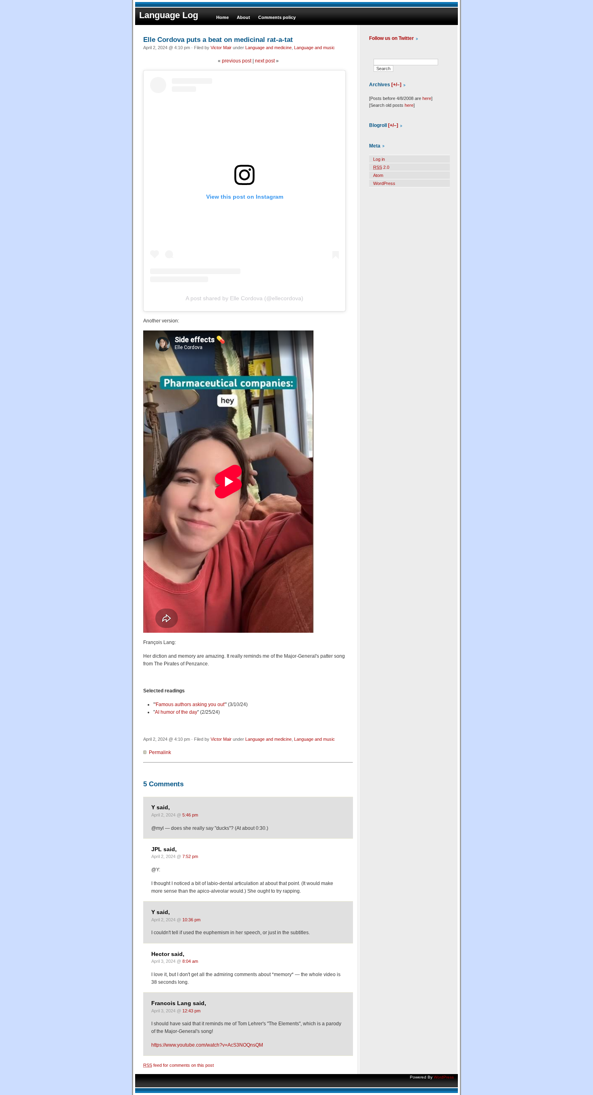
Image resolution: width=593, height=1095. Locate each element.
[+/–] (396, 84)
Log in (379, 159)
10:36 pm (191, 919)
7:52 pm (190, 856)
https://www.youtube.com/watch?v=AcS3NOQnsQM (207, 1045)
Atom (378, 175)
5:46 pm (190, 814)
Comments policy (277, 17)
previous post (236, 61)
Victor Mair (221, 47)
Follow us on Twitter (391, 38)
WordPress (384, 183)
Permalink (160, 752)
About (243, 17)
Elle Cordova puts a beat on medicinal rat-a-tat (218, 39)
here (426, 98)
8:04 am (190, 961)
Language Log (168, 15)
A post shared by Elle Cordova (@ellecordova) (244, 298)
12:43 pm (191, 1010)
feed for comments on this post (178, 1065)
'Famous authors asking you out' (190, 704)
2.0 (381, 167)
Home (222, 17)
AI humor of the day (176, 712)
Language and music (314, 47)
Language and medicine (268, 47)
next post (265, 61)
